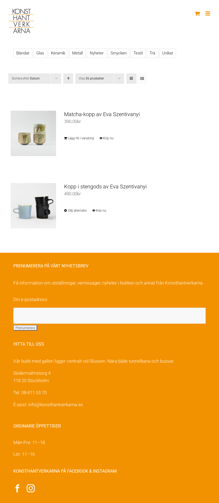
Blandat (22, 53)
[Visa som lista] (142, 78)
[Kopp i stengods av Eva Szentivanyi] (33, 205)
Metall (77, 53)
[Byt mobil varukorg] (197, 13)
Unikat (167, 53)
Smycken (119, 53)
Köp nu (108, 138)
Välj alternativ (77, 210)
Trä (152, 53)
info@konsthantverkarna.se (55, 404)
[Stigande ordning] (68, 78)
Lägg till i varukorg (81, 138)
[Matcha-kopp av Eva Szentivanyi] (33, 133)
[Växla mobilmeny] (208, 13)
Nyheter (97, 53)
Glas (40, 53)
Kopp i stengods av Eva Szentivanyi (105, 186)
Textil (138, 53)
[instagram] (31, 488)
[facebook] (17, 488)
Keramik (58, 53)
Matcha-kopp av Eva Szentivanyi (102, 114)
